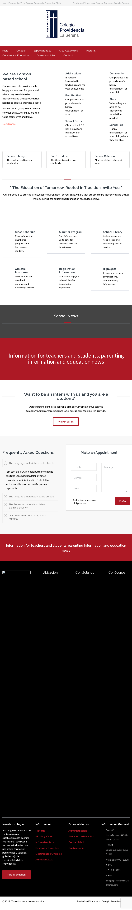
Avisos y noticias (46, 55)
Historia (40, 830)
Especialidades (42, 50)
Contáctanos (84, 572)
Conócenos (116, 572)
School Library (112, 232)
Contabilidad (76, 842)
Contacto (68, 55)
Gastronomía (76, 847)
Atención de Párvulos (81, 836)
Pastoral (90, 50)
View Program (66, 421)
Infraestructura (44, 842)
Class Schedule (25, 232)
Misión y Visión (44, 836)
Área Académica (68, 50)
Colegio (21, 50)
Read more (9, 124)
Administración (77, 830)
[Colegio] (103, 572)
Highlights (109, 268)
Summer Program (71, 232)
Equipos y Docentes (47, 847)
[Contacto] (37, 572)
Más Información (16, 874)
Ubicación (50, 572)
